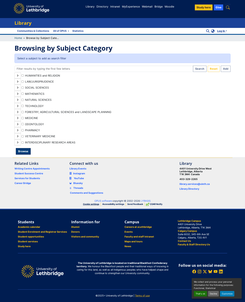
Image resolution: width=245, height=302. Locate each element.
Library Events (78, 168)
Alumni (75, 226)
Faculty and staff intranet (139, 236)
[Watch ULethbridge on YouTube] (215, 271)
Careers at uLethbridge (138, 226)
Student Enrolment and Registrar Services (42, 231)
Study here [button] (203, 7)
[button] (227, 7)
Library (90, 6)
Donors (75, 231)
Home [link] (18, 38)
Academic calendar (29, 226)
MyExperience (131, 6)
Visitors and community (85, 236)
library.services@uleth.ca (195, 184)
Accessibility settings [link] (113, 204)
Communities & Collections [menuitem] (33, 30)
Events (128, 231)
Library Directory (189, 188)
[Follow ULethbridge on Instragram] (199, 271)
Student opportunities (31, 236)
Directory (102, 6)
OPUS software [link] (103, 200)
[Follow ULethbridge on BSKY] (210, 271)
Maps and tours (133, 241)
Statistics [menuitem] (78, 30)
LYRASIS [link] (145, 200)
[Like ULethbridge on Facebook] (194, 271)
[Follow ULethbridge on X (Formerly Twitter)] (205, 271)
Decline (213, 293)
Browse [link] (23, 151)
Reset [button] (214, 68)
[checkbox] (23, 75)
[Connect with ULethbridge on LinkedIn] (221, 271)
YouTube (79, 178)
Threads (78, 188)
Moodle (169, 6)
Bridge (158, 6)
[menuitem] (60, 31)
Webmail (147, 6)
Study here (24, 246)
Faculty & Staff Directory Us (194, 244)
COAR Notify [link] (155, 204)
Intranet (115, 6)
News (127, 246)
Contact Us (184, 240)
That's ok (200, 293)
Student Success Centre (28, 173)
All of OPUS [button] (59, 30)
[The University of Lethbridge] (42, 271)
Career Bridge (22, 183)
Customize (227, 293)
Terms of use (142, 295)
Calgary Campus (187, 230)
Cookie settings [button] (91, 204)
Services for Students (27, 178)
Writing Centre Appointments (32, 168)
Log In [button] (221, 31)
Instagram (79, 173)
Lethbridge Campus (189, 220)
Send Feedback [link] (135, 204)
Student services (28, 241)
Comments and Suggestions (86, 192)
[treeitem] (122, 82)
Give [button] (219, 7)
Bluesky (78, 183)
